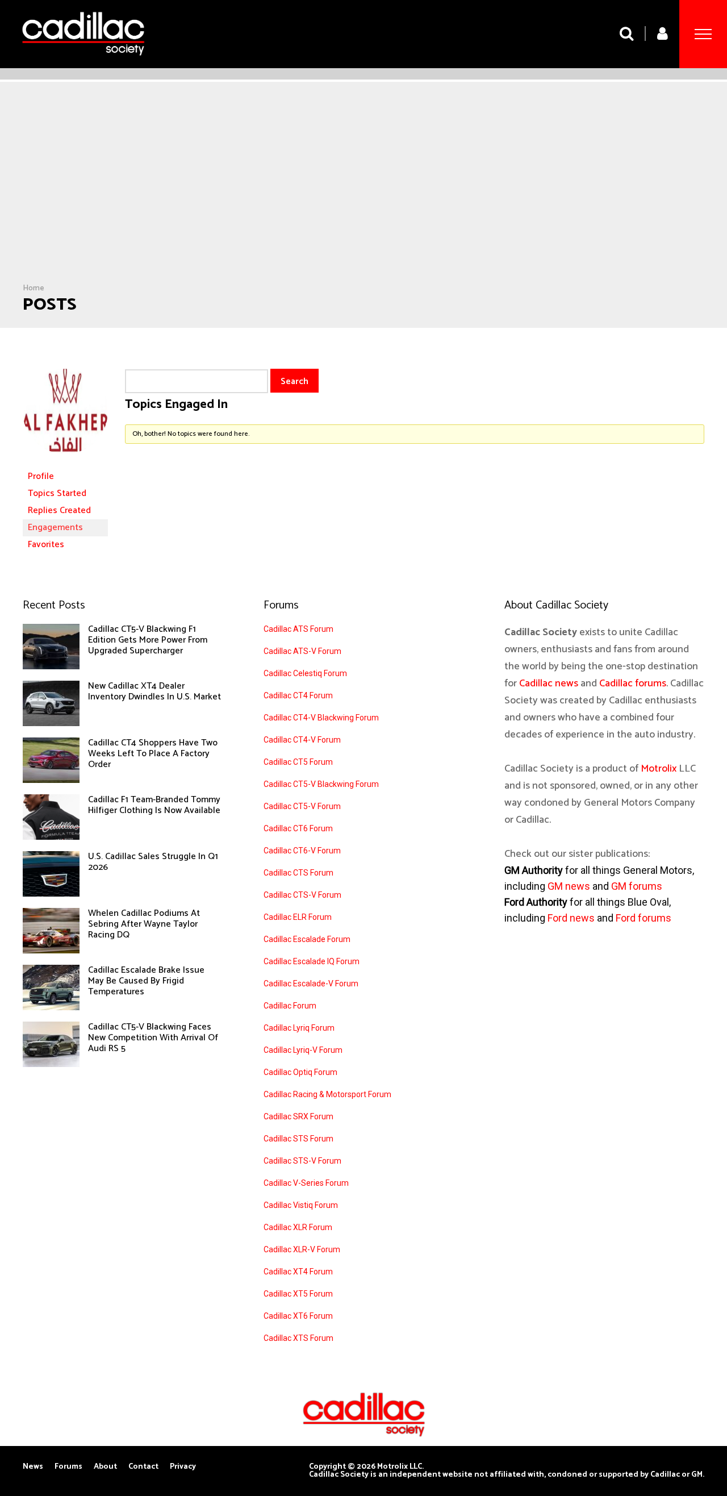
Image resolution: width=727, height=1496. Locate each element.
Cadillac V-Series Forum (306, 1182)
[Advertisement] (363, 198)
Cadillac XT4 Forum (298, 1271)
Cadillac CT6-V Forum (302, 850)
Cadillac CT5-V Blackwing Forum (321, 784)
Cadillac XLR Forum (298, 1227)
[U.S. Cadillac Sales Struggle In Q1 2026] (51, 893)
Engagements (55, 527)
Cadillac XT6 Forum (298, 1315)
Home (33, 288)
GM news (569, 886)
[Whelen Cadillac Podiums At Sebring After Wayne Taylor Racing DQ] (51, 950)
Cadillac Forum (290, 1005)
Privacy (183, 1467)
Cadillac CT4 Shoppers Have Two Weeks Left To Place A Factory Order (153, 753)
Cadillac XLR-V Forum (302, 1249)
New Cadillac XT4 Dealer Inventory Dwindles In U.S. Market (154, 691)
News (33, 1467)
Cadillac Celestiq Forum (305, 673)
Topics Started (57, 493)
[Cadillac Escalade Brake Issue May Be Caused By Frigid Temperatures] (51, 1007)
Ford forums (643, 918)
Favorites (46, 544)
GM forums (636, 886)
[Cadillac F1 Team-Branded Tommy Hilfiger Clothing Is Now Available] (51, 836)
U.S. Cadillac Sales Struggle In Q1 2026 (153, 862)
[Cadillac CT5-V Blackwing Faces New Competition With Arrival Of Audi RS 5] (51, 1064)
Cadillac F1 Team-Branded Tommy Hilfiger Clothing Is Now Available (154, 805)
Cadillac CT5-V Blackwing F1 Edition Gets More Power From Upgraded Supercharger (147, 640)
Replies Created (59, 510)
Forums (68, 1467)
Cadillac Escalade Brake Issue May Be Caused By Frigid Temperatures (146, 980)
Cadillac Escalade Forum (307, 939)
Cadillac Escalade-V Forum (311, 983)
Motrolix (658, 768)
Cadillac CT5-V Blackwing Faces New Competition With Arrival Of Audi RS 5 (153, 1037)
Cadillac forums (632, 683)
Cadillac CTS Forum (298, 872)
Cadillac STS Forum (298, 1138)
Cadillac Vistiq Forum (301, 1205)
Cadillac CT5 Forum (298, 761)
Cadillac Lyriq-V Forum (303, 1050)
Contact (143, 1467)
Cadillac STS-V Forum (302, 1160)
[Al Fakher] (65, 462)
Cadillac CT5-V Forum (302, 806)
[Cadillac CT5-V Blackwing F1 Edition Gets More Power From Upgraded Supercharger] (51, 666)
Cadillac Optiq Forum (300, 1072)
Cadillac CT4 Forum (298, 695)
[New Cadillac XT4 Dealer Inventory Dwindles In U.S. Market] (51, 723)
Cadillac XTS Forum (298, 1338)
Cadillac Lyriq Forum (299, 1027)
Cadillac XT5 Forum (298, 1293)
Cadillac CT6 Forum (298, 828)
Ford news (571, 918)
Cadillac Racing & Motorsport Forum (327, 1094)
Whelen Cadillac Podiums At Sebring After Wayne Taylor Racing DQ (144, 924)
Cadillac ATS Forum (298, 629)
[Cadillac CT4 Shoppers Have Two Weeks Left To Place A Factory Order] (51, 780)
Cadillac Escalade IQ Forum (312, 961)
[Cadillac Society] (83, 64)
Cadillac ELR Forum (298, 917)
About (105, 1467)
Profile (41, 476)
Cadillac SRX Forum (298, 1116)
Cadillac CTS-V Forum (302, 894)
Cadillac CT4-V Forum (302, 739)
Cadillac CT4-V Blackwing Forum (321, 717)
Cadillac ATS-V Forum (302, 651)
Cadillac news (548, 683)
